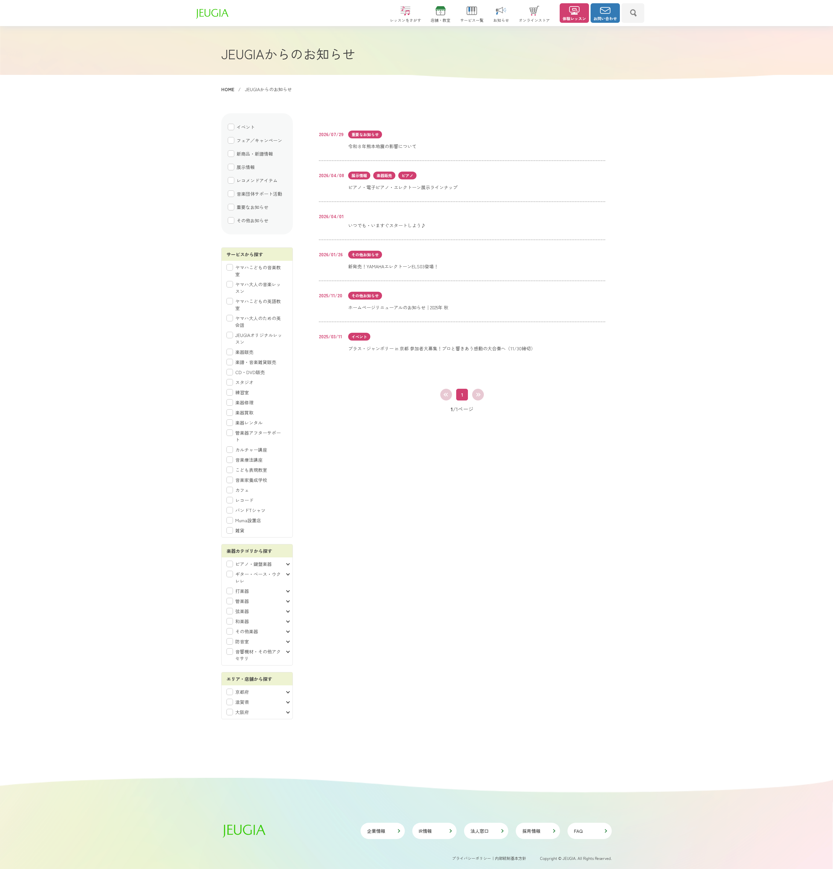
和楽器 (242, 621)
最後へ (478, 394)
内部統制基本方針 (510, 858)
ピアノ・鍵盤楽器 (253, 564)
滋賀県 (242, 702)
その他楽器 (246, 631)
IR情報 (425, 831)
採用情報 (531, 831)
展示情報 (246, 167)
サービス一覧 (472, 20)
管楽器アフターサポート (258, 436)
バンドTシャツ (250, 510)
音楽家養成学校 (251, 480)
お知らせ (501, 20)
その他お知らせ (252, 220)
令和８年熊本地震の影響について (382, 146)
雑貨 (239, 530)
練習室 (242, 392)
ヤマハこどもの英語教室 (258, 304)
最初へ (446, 394)
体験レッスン (574, 18)
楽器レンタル (249, 422)
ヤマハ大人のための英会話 (258, 321)
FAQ (578, 831)
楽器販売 (244, 352)
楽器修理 (244, 402)
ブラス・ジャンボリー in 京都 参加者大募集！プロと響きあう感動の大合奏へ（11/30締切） (441, 348)
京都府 (242, 692)
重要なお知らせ (252, 207)
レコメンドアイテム (257, 180)
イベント (246, 127)
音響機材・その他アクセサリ (258, 655)
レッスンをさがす (405, 20)
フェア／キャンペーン (259, 140)
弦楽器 (242, 611)
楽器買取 (244, 412)
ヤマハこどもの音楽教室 (258, 270)
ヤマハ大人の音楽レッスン (258, 287)
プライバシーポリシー (471, 858)
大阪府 (242, 712)
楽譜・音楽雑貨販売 (255, 362)
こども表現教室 (251, 470)
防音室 (242, 641)
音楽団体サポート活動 (259, 193)
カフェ (242, 490)
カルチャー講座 (251, 449)
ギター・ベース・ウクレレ (258, 577)
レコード (244, 500)
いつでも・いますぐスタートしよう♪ (387, 225)
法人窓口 (480, 831)
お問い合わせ (605, 18)
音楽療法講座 (249, 459)
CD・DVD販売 (250, 372)
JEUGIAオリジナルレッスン (258, 338)
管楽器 (242, 601)
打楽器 (242, 591)
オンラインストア (534, 20)
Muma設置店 (248, 520)
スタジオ (244, 382)
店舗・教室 (440, 20)
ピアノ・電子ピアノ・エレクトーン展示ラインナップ (402, 187)
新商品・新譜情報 (255, 153)
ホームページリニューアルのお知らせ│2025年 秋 (398, 307)
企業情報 (376, 831)
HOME (227, 89)
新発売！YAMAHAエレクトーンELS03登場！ (393, 266)
